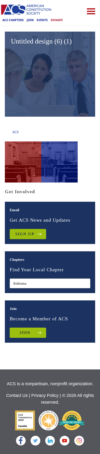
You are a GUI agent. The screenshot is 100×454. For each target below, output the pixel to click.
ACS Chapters (13, 20)
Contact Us (17, 395)
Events (42, 20)
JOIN (25, 333)
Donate (57, 20)
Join (30, 20)
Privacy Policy (44, 395)
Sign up (24, 234)
